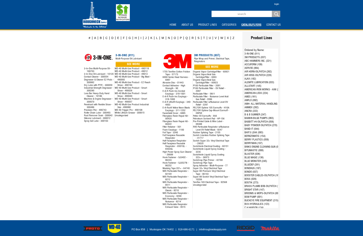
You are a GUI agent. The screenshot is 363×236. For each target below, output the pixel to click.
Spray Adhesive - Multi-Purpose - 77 (210, 166)
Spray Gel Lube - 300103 (96, 121)
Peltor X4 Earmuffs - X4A (205, 116)
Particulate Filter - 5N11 (204, 94)
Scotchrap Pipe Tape (202, 163)
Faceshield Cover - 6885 (174, 113)
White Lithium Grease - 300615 (130, 113)
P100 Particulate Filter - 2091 (207, 86)
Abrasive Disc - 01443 (173, 83)
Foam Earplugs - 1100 (173, 130)
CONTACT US (273, 25)
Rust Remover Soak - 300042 (98, 116)
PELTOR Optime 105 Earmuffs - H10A (211, 108)
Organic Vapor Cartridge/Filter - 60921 (211, 72)
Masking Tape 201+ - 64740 (176, 168)
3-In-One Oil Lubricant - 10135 (99, 74)
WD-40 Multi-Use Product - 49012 (131, 71)
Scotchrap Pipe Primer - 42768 (208, 160)
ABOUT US (187, 25)
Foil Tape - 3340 (170, 133)
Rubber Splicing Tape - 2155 (206, 133)
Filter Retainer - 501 (172, 127)
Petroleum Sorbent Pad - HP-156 (209, 119)
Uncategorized (121, 116)
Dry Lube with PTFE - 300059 (98, 85)
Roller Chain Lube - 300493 (97, 113)
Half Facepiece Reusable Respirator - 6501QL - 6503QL (175, 146)
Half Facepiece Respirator (174, 141)
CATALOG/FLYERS (251, 25)
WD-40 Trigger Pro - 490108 (128, 110)
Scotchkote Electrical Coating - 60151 (211, 146)
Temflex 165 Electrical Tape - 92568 (210, 182)
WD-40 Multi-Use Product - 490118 (132, 69)
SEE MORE (133, 64)
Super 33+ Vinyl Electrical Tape (207, 168)
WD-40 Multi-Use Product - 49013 (131, 74)
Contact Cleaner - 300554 (96, 77)
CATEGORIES (229, 25)
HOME (173, 25)
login (276, 4)
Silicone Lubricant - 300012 (97, 118)
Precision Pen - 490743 (95, 110)
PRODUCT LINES (207, 25)
